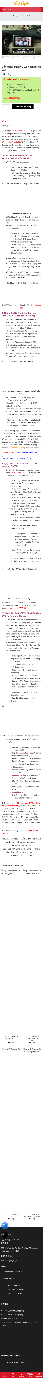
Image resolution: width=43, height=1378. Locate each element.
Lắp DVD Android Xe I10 (11, 1216)
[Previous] (5, 40)
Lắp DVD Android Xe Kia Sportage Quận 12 (32, 1216)
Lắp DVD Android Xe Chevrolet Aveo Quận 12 (32, 1038)
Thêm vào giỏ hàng (22, 107)
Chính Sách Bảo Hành (11, 1286)
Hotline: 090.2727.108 (17, 608)
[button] (3, 3)
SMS (13, 1376)
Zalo (30, 1376)
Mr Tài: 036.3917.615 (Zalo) (12, 1315)
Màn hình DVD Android (11, 142)
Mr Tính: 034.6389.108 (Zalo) (12, 1311)
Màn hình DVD (25, 16)
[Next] (38, 40)
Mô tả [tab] (4, 121)
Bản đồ (21, 1376)
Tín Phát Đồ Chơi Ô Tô (20, 131)
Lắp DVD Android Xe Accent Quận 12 (11, 1037)
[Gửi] (39, 9)
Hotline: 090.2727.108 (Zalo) (12, 1319)
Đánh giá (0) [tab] (7, 126)
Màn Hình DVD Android (30, 803)
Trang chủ (16, 16)
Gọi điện (4, 1376)
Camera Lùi (35, 736)
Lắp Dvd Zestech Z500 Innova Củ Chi (16, 458)
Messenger (39, 1376)
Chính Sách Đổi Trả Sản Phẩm (15, 1289)
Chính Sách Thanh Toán (12, 1293)
